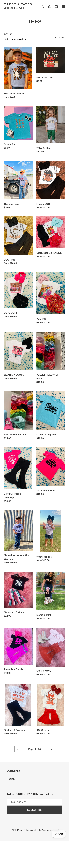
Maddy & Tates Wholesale (18, 6)
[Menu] (63, 6)
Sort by (8, 34)
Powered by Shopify (50, 830)
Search (11, 778)
